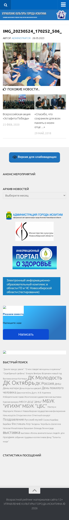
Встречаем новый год (52, 373)
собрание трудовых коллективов (30, 437)
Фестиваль (18, 423)
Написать (26, 334)
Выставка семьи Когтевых (15, 379)
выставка (11, 432)
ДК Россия (44, 383)
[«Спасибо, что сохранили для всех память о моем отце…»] (50, 101)
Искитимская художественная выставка (42, 397)
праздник (8, 437)
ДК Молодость (45, 377)
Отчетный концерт (41, 415)
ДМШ (58, 383)
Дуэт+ (34, 393)
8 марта (29, 373)
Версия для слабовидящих (37, 156)
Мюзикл (18, 411)
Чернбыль (45, 424)
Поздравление (13, 419)
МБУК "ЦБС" (34, 405)
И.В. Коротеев (44, 393)
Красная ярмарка (11, 402)
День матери (11, 388)
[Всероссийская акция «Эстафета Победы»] (18, 101)
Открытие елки (23, 415)
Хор (28, 423)
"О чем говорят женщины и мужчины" (43, 369)
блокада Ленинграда (44, 428)
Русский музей (34, 419)
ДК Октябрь (19, 383)
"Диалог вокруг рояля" (13, 369)
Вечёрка (37, 373)
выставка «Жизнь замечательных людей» (40, 433)
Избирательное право (13, 397)
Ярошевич (28, 428)
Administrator (21, 38)
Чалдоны (35, 424)
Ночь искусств (9, 415)
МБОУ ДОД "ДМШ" (30, 401)
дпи (63, 433)
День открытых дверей (30, 388)
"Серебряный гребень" (14, 373)
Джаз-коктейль (24, 393)
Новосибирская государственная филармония (44, 411)
